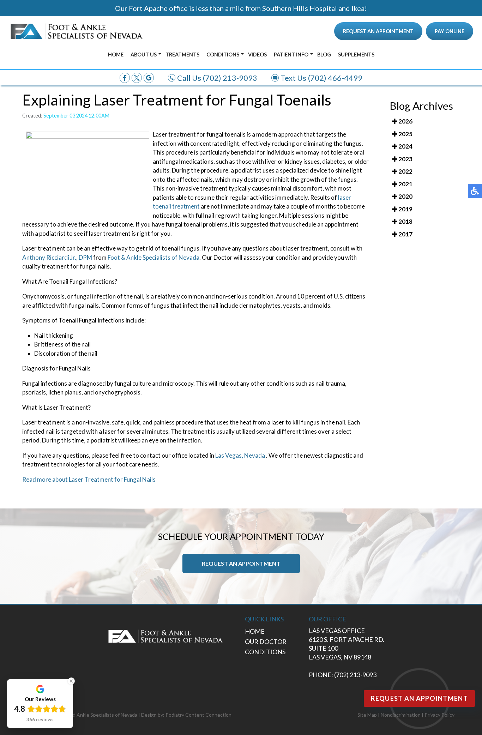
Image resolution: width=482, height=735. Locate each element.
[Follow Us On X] (137, 77)
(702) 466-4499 (335, 78)
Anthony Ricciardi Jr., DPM (57, 257)
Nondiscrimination (401, 715)
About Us (144, 55)
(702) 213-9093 (230, 78)
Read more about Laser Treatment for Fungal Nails (89, 479)
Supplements (356, 55)
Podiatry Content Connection (198, 715)
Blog (324, 55)
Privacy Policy (439, 715)
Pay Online (449, 31)
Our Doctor (266, 641)
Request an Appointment (378, 31)
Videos (257, 55)
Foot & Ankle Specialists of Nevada (153, 257)
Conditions (222, 55)
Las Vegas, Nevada (240, 455)
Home (115, 55)
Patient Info (291, 55)
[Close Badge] (71, 681)
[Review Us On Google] (149, 77)
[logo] (76, 31)
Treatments (182, 55)
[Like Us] (125, 77)
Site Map (367, 715)
